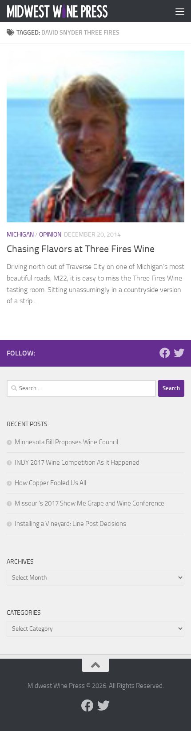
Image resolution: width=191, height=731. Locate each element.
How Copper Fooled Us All (50, 483)
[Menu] (180, 11)
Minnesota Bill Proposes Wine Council (66, 442)
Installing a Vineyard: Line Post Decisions (70, 524)
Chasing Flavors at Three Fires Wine (81, 249)
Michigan (20, 234)
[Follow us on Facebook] (164, 353)
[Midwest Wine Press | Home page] (74, 11)
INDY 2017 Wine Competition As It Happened (77, 462)
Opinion (50, 234)
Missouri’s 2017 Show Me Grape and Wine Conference (89, 503)
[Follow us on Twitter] (179, 353)
